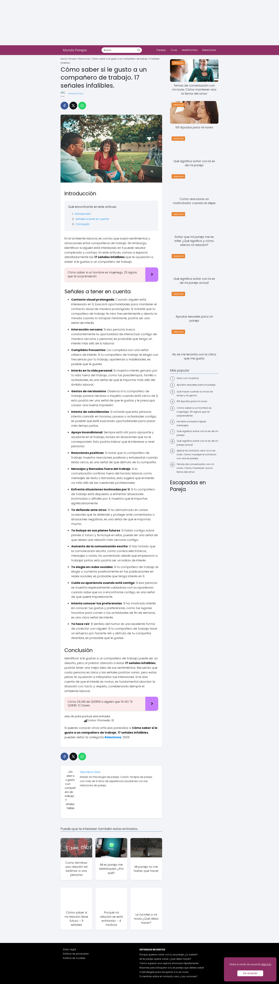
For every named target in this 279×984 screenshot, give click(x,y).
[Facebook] (64, 105)
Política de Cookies (74, 958)
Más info (266, 964)
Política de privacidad (75, 953)
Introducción (83, 214)
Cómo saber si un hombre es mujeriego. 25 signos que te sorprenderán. (194, 411)
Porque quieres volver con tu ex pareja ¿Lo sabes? (169, 954)
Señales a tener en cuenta (92, 219)
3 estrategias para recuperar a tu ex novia (164, 972)
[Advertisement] (97, 22)
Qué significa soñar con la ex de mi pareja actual (197, 442)
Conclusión (83, 224)
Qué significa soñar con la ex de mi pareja (197, 433)
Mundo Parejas (75, 50)
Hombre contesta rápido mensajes (191, 423)
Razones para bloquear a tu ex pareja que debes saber (172, 967)
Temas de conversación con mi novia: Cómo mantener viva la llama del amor (195, 468)
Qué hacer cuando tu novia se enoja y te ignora (195, 393)
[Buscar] (138, 50)
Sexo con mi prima (188, 378)
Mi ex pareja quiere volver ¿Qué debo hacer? (165, 959)
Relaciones (209, 50)
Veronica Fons (75, 93)
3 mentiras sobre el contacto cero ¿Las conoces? (168, 976)
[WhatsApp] (82, 105)
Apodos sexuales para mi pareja (196, 384)
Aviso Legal (69, 949)
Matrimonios (189, 50)
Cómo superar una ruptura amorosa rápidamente (169, 963)
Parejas (161, 50)
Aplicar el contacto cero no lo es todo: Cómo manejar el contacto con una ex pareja (196, 454)
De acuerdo (250, 973)
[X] (73, 105)
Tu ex (174, 50)
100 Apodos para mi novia (192, 401)
